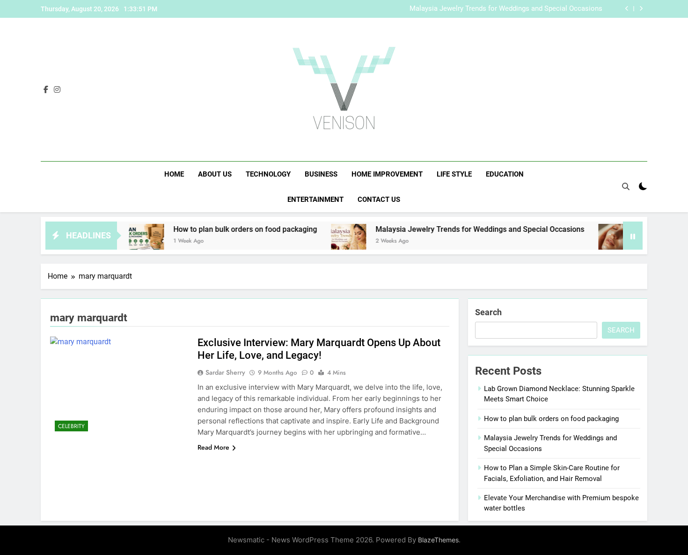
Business (321, 174)
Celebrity (71, 426)
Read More (213, 447)
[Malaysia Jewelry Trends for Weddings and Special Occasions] (334, 241)
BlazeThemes (438, 540)
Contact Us (379, 199)
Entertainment (315, 199)
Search (488, 312)
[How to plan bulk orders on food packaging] (132, 241)
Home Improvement (387, 174)
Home (174, 174)
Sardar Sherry (225, 372)
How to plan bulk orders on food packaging (231, 229)
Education (505, 174)
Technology (268, 174)
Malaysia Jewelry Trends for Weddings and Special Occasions (506, 9)
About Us (215, 174)
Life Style (454, 174)
